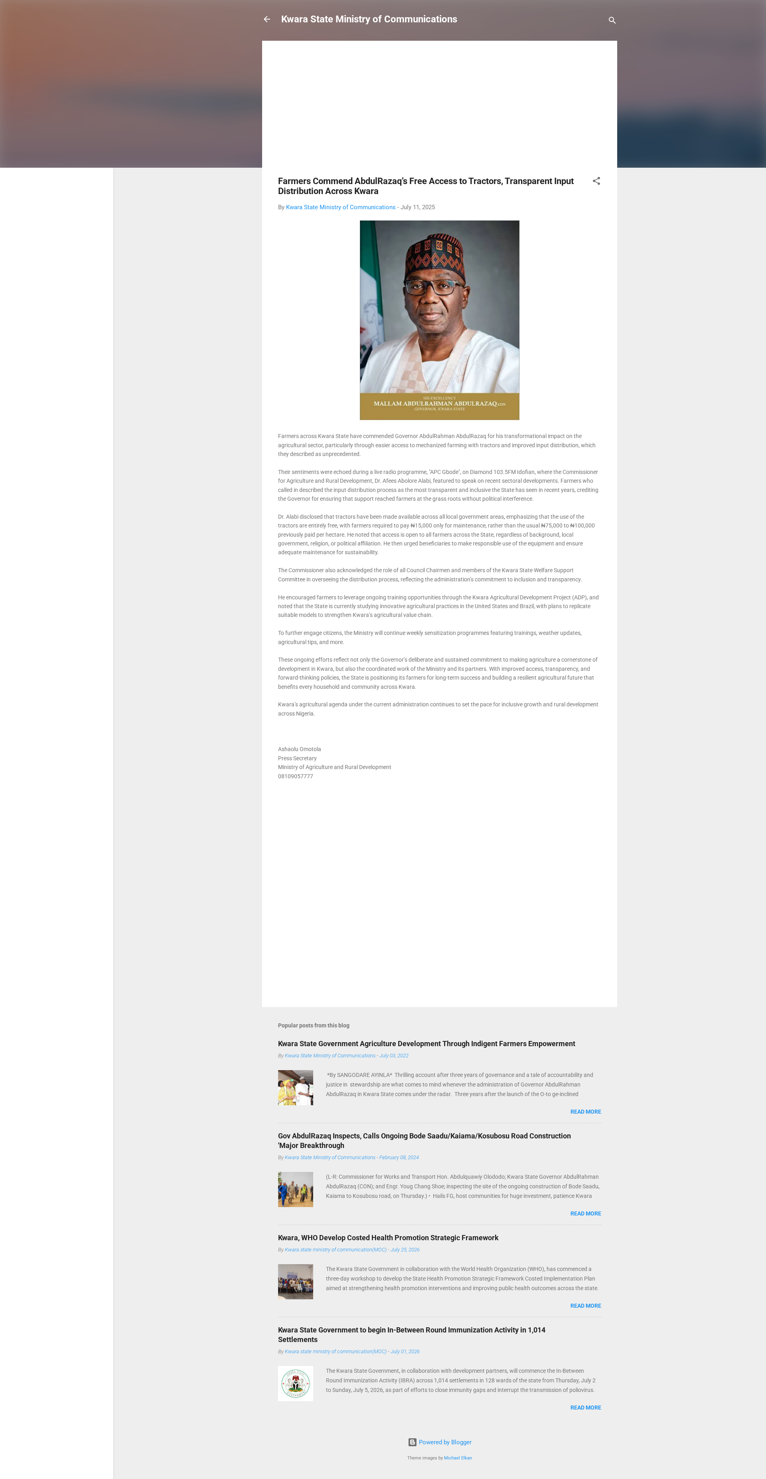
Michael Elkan (458, 1458)
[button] (596, 182)
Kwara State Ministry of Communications (369, 19)
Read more (586, 1111)
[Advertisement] (439, 113)
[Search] (612, 22)
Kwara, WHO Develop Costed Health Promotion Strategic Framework (388, 1237)
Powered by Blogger (444, 1442)
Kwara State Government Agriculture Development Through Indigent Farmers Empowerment (426, 1043)
